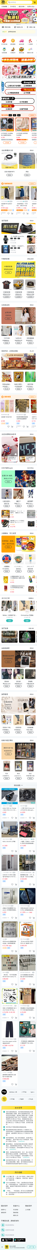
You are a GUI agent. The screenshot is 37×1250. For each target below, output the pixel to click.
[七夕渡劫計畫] (18, 16)
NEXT (35, 165)
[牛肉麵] (27, 91)
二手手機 (11, 1099)
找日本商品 (30, 468)
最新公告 (15, 1215)
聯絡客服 (15, 1212)
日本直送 (13, 6)
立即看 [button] (8, 272)
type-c (32, 1092)
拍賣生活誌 (30, 6)
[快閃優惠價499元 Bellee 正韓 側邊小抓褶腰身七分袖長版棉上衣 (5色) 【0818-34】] (6, 605)
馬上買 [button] (6, 389)
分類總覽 (4, 6)
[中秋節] (27, 100)
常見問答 (15, 1209)
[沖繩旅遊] (9, 91)
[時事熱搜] (9, 67)
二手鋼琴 (21, 1099)
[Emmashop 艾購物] (27, 611)
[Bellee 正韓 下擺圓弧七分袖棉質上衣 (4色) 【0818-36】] (15, 608)
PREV (1, 165)
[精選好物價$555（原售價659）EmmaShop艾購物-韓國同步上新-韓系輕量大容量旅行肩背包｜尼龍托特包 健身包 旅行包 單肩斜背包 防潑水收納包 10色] (32, 603)
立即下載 (31, 1247)
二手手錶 (23, 1092)
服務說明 (3, 1212)
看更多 (32, 150)
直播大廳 (31, 628)
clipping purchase (12, 213)
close (3, 1247)
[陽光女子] (9, 84)
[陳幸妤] (9, 107)
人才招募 (27, 1209)
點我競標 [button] (6, 297)
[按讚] (15, 454)
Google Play (20, 1240)
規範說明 (21, 1141)
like (8, 213)
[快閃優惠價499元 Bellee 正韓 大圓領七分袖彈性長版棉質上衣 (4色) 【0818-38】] (15, 603)
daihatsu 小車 (13, 1092)
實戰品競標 (30, 259)
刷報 (3, 1092)
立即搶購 (7, 142)
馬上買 (32, 351)
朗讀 (34, 10)
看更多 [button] (8, 318)
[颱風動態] (27, 84)
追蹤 (9, 621)
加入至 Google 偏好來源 (34, 15)
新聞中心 (3, 1209)
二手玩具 (30, 1099)
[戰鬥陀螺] (27, 107)
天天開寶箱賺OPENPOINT (15, 32)
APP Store (7, 1240)
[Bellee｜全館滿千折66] (9, 611)
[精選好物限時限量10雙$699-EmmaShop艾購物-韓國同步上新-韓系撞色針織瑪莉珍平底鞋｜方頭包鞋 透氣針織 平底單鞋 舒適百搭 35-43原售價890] (24, 605)
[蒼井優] (9, 100)
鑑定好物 (21, 6)
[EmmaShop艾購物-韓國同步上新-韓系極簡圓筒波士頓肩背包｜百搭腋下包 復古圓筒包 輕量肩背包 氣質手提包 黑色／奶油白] (32, 608)
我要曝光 (32, 115)
